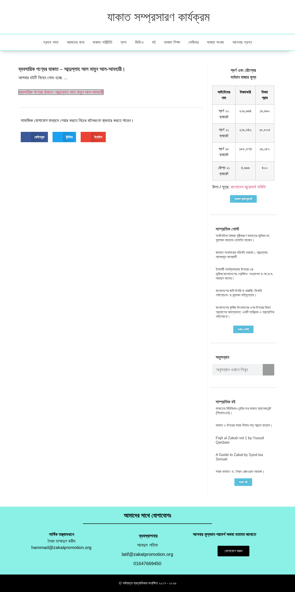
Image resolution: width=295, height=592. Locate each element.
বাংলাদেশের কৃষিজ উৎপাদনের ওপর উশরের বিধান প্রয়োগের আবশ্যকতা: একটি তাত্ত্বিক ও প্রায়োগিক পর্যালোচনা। (245, 312)
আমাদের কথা (76, 42)
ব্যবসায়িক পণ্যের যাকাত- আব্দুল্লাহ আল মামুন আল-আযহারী (61, 92)
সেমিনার (193, 42)
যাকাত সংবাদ (215, 42)
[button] (34, 137)
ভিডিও (139, 42)
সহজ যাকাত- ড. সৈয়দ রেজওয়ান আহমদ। (240, 472)
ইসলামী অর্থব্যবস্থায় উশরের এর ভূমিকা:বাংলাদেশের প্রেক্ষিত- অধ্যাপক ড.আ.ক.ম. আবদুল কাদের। (244, 273)
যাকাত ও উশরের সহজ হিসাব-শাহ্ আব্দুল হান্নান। (244, 425)
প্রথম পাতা (51, 42)
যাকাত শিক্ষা (172, 42)
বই (154, 42)
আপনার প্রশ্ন (242, 42)
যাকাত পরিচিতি (102, 42)
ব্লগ (124, 42)
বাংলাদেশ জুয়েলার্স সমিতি (248, 187)
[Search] (268, 369)
